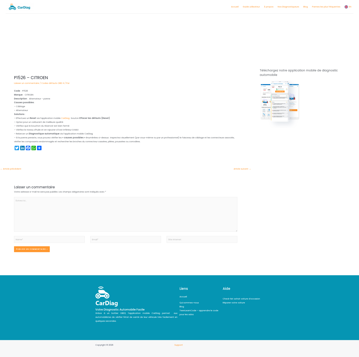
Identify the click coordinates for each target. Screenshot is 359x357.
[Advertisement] (179, 34)
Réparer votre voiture (234, 302)
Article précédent (10, 168)
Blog (182, 306)
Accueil (183, 296)
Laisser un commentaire (26, 83)
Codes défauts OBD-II (52, 83)
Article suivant (242, 168)
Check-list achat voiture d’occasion (241, 298)
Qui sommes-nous (189, 302)
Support (178, 344)
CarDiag (65, 118)
